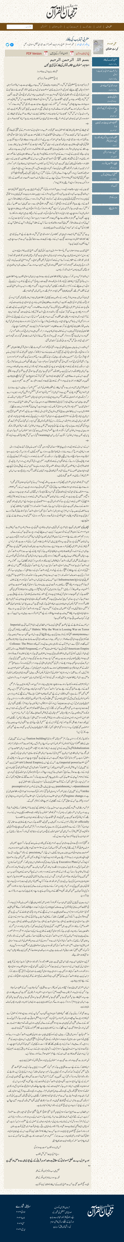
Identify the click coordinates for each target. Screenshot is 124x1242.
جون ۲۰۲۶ (21, 1218)
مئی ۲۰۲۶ (20, 1224)
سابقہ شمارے (87, 27)
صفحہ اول (108, 27)
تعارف (98, 27)
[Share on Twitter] (7, 45)
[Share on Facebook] (11, 45)
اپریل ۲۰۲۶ (20, 1229)
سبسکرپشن (44, 27)
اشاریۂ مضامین (57, 27)
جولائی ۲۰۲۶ (20, 1212)
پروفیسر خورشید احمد (83, 45)
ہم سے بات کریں (72, 27)
